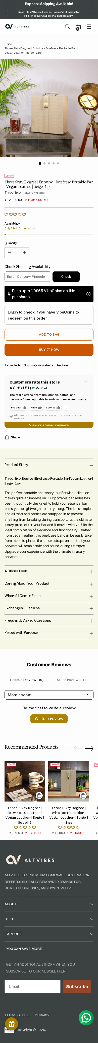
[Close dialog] (91, 490)
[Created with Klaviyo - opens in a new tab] (49, 555)
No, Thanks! (25, 539)
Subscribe (26, 533)
